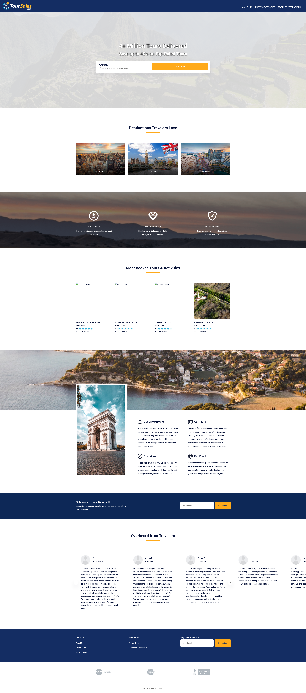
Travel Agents (81, 652)
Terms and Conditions (137, 648)
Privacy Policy (134, 643)
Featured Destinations (289, 7)
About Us (80, 643)
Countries (247, 7)
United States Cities (265, 7)
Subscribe (222, 506)
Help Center (81, 648)
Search (181, 66)
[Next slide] (230, 582)
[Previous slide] (76, 582)
